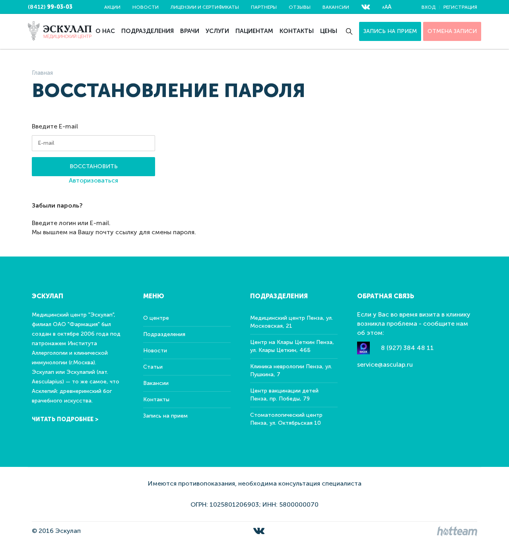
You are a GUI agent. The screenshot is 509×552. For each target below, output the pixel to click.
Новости (145, 7)
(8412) (50, 7)
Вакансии (335, 7)
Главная (42, 72)
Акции (112, 7)
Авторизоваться (93, 180)
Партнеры (264, 7)
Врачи (189, 31)
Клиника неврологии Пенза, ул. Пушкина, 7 (291, 370)
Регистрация (460, 7)
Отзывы (300, 7)
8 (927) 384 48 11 (407, 348)
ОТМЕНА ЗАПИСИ (452, 31)
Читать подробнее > (65, 419)
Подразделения (147, 31)
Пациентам (254, 31)
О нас (105, 31)
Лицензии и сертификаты (205, 7)
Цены (328, 31)
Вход (428, 7)
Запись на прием (390, 31)
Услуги (217, 31)
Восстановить (94, 166)
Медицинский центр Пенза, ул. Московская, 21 (291, 322)
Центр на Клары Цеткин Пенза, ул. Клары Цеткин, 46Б (292, 346)
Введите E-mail (55, 126)
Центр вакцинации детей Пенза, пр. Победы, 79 (284, 394)
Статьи (153, 366)
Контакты (297, 31)
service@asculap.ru (385, 364)
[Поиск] (349, 31)
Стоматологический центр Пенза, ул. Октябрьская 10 (286, 419)
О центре (156, 318)
